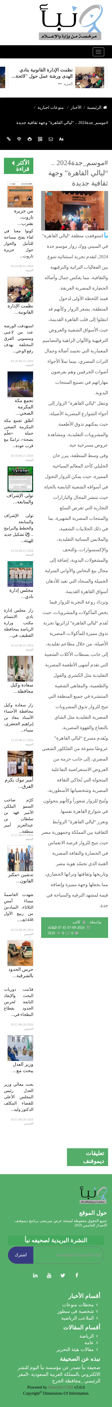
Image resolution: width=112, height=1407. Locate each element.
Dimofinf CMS (60, 1387)
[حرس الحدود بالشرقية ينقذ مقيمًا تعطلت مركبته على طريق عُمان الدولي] (20, 953)
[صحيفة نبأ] (70, 22)
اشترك (21, 1254)
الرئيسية (94, 107)
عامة (89, 1342)
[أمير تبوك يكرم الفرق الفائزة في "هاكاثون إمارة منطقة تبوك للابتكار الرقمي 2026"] (20, 763)
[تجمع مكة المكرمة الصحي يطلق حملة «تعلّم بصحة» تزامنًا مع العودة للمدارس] (20, 384)
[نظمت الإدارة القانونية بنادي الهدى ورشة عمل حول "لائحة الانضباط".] (20, 289)
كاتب (76, 922)
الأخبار (76, 107)
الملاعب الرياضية (77, 1318)
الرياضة (86, 1336)
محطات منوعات (78, 1304)
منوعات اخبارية (51, 107)
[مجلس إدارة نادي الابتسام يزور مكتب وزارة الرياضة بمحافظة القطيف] (20, 574)
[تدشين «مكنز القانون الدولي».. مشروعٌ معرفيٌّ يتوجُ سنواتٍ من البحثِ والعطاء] (20, 858)
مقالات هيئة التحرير (75, 1349)
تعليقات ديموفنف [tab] (93, 1157)
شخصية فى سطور (75, 1311)
